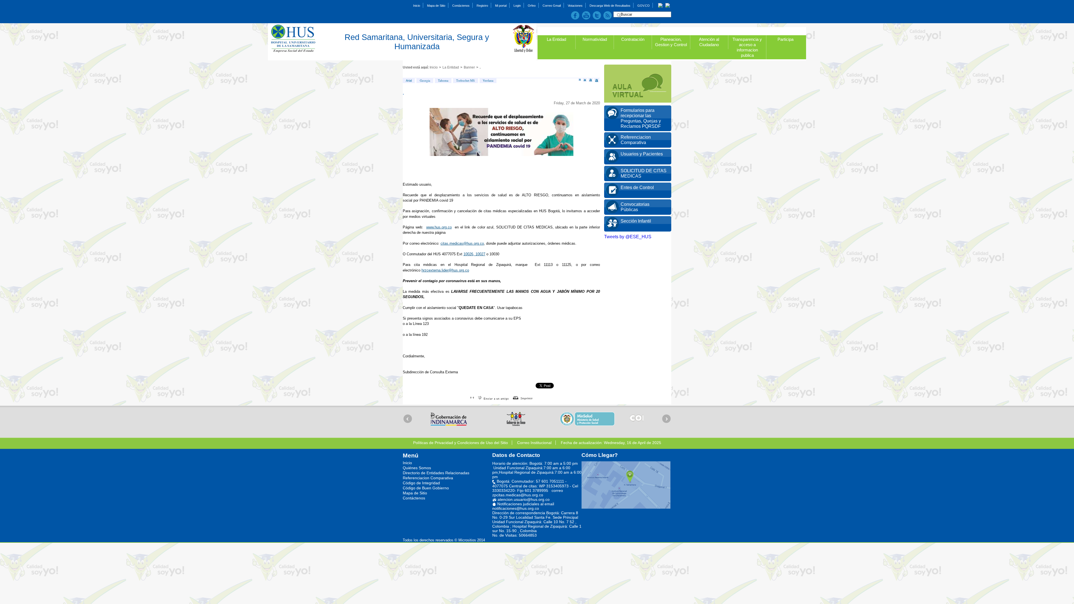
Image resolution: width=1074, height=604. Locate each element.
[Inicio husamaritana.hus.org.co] (296, 39)
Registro (482, 5)
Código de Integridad (421, 483)
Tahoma (443, 80)
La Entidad (556, 39)
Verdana (488, 80)
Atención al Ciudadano (709, 42)
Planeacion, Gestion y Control (671, 42)
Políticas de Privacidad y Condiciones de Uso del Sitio (460, 442)
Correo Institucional (534, 442)
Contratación (632, 39)
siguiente (666, 418)
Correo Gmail (552, 5)
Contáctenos (461, 5)
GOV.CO (643, 5)
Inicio (416, 5)
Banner (469, 67)
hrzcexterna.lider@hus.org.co (445, 270)
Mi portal (501, 5)
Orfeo (532, 5)
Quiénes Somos (417, 468)
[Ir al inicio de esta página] (472, 397)
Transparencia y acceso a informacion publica (747, 47)
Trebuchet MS (465, 80)
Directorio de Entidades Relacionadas (436, 473)
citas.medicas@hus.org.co (462, 243)
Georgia (425, 80)
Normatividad (595, 39)
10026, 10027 (474, 254)
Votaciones (575, 5)
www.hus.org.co (439, 227)
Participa (785, 39)
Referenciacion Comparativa (428, 478)
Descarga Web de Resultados (610, 5)
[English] (667, 5)
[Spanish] (660, 5)
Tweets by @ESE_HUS (627, 236)
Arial (409, 80)
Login (517, 5)
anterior (408, 418)
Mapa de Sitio (436, 5)
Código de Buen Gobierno (426, 488)
